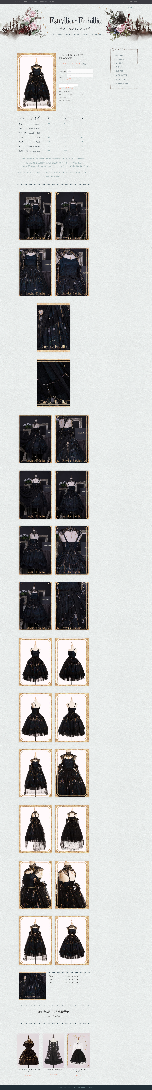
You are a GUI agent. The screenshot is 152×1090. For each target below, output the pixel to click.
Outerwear (122, 75)
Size (60, 77)
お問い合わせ (17, 1)
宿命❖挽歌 (68, 100)
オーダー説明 (53, 1016)
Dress (71, 94)
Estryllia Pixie (122, 83)
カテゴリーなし (120, 55)
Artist (98, 34)
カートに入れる (66, 88)
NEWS (60, 34)
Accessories (122, 79)
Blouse (119, 71)
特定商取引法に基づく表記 (47, 1)
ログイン (124, 2)
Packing (62, 71)
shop (68, 34)
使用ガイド (27, 1)
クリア (69, 79)
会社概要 (34, 1)
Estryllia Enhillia (119, 61)
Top (52, 34)
